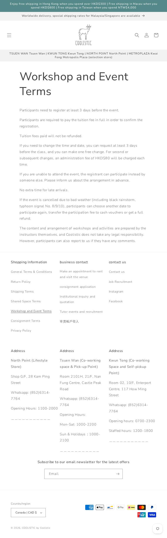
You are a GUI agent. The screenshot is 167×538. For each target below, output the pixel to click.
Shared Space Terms (26, 301)
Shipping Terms (22, 292)
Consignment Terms (25, 321)
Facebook (116, 301)
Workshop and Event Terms (31, 311)
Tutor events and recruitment (81, 312)
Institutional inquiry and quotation (77, 299)
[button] (9, 35)
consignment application (78, 287)
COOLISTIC (28, 528)
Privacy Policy (21, 331)
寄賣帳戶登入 (69, 321)
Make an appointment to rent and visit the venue (81, 274)
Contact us (117, 272)
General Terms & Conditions (31, 272)
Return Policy (21, 282)
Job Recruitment (120, 282)
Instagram (116, 292)
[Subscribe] (117, 474)
